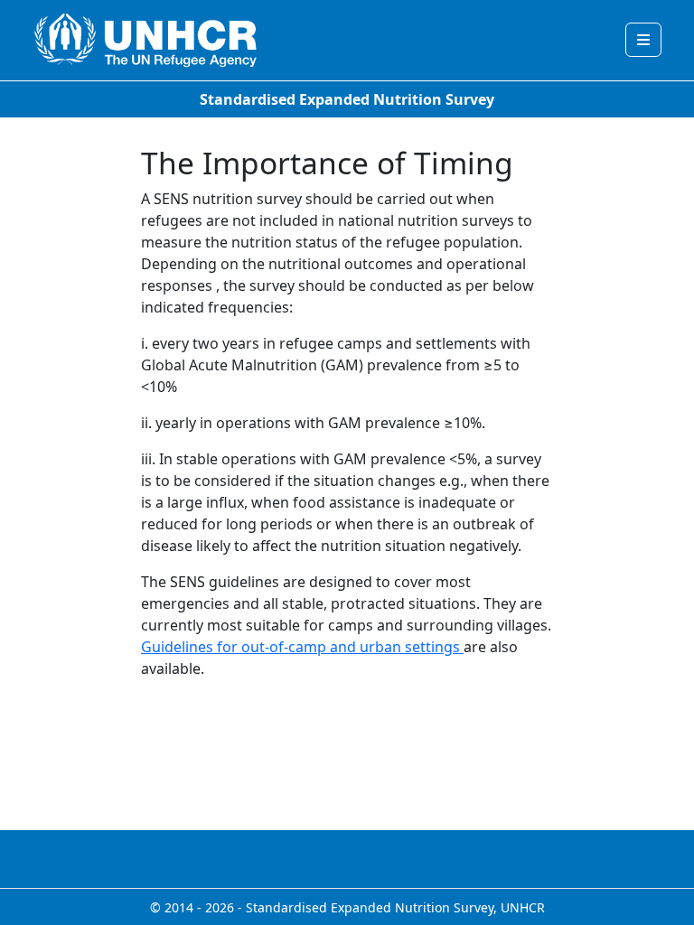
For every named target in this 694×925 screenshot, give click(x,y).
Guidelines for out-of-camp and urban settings (302, 647)
